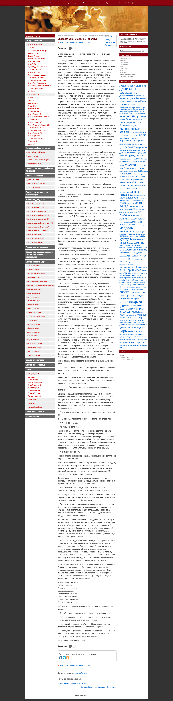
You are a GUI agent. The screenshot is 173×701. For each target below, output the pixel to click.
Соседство (123, 68)
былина (124, 128)
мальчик (137, 221)
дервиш (138, 150)
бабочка (126, 113)
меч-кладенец (129, 234)
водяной (131, 136)
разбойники (134, 275)
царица (141, 327)
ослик (138, 249)
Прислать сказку (111, 3)
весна (131, 132)
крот (135, 200)
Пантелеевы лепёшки (126, 76)
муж (122, 239)
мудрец (142, 236)
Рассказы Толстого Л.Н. (35, 242)
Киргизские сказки (33, 297)
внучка (125, 136)
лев (133, 209)
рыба (126, 280)
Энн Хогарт (32, 91)
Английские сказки (33, 277)
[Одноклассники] (67, 657)
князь (130, 174)
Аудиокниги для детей (74, 3)
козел (133, 176)
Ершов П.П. (32, 100)
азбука (127, 111)
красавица (125, 195)
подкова (138, 262)
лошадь (124, 218)
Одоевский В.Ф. (33, 103)
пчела (139, 273)
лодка (137, 216)
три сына (133, 320)
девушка (140, 147)
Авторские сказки (34, 40)
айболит (137, 111)
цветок (129, 331)
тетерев (135, 317)
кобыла (135, 174)
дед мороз (123, 150)
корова (123, 185)
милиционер (140, 234)
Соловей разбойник (140, 109)
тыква (125, 322)
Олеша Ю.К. (32, 106)
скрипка (143, 287)
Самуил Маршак (33, 388)
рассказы (128, 278)
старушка (123, 306)
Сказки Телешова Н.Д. (36, 138)
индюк (141, 168)
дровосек (133, 153)
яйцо (145, 345)
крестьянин (142, 198)
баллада (141, 113)
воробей (124, 140)
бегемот (144, 117)
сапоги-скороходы (132, 282)
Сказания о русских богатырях (37, 160)
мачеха (132, 224)
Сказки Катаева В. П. (35, 119)
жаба (125, 159)
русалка (143, 278)
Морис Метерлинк (34, 61)
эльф (143, 342)
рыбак (133, 280)
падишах (138, 253)
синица (141, 285)
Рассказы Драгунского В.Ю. (36, 204)
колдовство (123, 179)
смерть (134, 289)
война (136, 136)
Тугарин (122, 111)
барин (130, 116)
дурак (131, 155)
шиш (145, 340)
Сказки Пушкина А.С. (35, 133)
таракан (122, 317)
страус (122, 315)
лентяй (144, 209)
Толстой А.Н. (32, 141)
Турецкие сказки (32, 320)
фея (140, 325)
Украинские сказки (33, 332)
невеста (122, 245)
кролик (131, 200)
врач (144, 141)
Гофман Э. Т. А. (33, 53)
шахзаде (140, 340)
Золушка (131, 98)
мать (127, 225)
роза (138, 278)
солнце (123, 298)
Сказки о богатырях (33, 164)
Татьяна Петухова (34, 393)
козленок (141, 177)
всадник (121, 143)
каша (139, 171)
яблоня (139, 345)
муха (144, 239)
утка (128, 324)
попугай (134, 265)
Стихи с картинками (35, 411)
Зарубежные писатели (34, 44)
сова (143, 292)
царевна (132, 327)
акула (142, 111)
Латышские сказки (33, 301)
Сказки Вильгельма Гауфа (37, 80)
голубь (121, 145)
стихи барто (135, 308)
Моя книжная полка (89, 3)
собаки (133, 292)
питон (133, 262)
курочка (132, 206)
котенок (123, 192)
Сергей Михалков (34, 390)
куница (133, 203)
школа (121, 342)
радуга (144, 273)
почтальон (142, 267)
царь (123, 331)
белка (129, 119)
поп (129, 264)
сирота (122, 287)
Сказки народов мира (35, 262)
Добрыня (137, 93)
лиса (123, 215)
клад (124, 173)
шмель (126, 342)
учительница (134, 324)
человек (122, 334)
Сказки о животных (35, 360)
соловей (130, 299)
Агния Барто (32, 377)
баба (121, 113)
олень (121, 250)
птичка (133, 273)
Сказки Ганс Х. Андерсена (37, 83)
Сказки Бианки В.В (34, 114)
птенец (121, 273)
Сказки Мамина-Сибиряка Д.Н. (39, 125)
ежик (143, 155)
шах (134, 339)
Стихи (28, 369)
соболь (138, 292)
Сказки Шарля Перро (35, 88)
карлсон (131, 171)
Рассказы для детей (35, 199)
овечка (141, 247)
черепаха (134, 334)
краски (133, 195)
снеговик (140, 289)
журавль (140, 161)
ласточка (139, 206)
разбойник (124, 275)
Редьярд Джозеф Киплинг (37, 67)
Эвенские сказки (32, 351)
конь (134, 182)
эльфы (121, 345)
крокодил (123, 200)
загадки (129, 164)
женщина (123, 162)
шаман (139, 337)
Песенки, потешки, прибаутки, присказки (40, 169)
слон (121, 289)
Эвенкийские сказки (33, 347)
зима (144, 165)
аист (132, 111)
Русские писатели (32, 94)
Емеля (138, 96)
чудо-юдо (128, 337)
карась (126, 171)
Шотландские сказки (34, 344)
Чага (121, 66)
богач (135, 123)
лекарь (138, 209)
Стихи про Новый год (34, 407)
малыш (129, 222)
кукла (129, 203)
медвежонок (126, 231)
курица (123, 205)
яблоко (132, 345)
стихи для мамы (129, 311)
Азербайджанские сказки (35, 274)
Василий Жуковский (35, 382)
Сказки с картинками (56, 3)
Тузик (121, 70)
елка (121, 159)
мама (122, 224)
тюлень (130, 322)
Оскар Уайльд (33, 64)
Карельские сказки (33, 293)
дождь (122, 153)
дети (143, 150)
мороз (132, 236)
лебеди (121, 209)
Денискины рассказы (127, 90)
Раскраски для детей (126, 357)
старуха (136, 302)
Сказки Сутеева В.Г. (35, 136)
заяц (137, 165)
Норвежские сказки (33, 312)
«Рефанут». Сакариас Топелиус (73, 683)
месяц (121, 234)
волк (142, 135)
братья (123, 125)
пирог (130, 262)
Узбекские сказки (32, 328)
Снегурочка (128, 109)
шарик (129, 340)
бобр (140, 119)
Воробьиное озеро (125, 58)
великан (124, 131)
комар (128, 182)
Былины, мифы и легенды (38, 148)
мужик (129, 239)
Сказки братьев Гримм (36, 78)
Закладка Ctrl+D (124, 3)
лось (141, 216)
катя (135, 171)
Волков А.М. (32, 98)
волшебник (123, 138)
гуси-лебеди (136, 145)
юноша (126, 345)
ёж (120, 347)
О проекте (101, 3)
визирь (142, 132)
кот (138, 188)
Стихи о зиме (31, 399)
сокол (121, 296)
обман (129, 247)
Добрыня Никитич (127, 96)
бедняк (122, 119)
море (127, 236)
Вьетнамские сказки (33, 289)
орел (127, 249)
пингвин (123, 262)
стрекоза (129, 315)
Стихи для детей (32, 374)
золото (135, 168)
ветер (136, 132)
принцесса (134, 270)
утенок (122, 325)
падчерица (123, 256)
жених (144, 159)
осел (132, 249)
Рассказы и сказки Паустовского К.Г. (39, 223)
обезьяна (137, 245)
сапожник (142, 282)
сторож (141, 312)
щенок (133, 342)
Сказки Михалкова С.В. (36, 128)
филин (144, 325)
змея (128, 168)
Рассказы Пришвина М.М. (35, 239)
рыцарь (144, 280)
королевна (123, 189)
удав (139, 322)
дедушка (131, 150)
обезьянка (122, 247)
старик (124, 302)
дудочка (124, 156)
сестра (130, 284)
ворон (132, 140)
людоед (132, 219)
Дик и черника (124, 62)
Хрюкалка (123, 60)
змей (122, 168)
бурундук (131, 126)
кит (120, 174)
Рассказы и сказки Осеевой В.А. (38, 219)
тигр (140, 317)
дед (145, 147)
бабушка (133, 113)
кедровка (145, 171)
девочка (130, 147)
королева (133, 185)
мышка (123, 242)
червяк (128, 334)
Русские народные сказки (35, 316)
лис (139, 212)
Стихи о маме (31, 403)
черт (141, 334)
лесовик (124, 212)
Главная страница (64, 35)
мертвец (143, 232)
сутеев (139, 315)
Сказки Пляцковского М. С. (37, 130)
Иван (138, 98)
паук (144, 256)
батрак (137, 116)
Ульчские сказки (32, 336)
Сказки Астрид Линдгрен (37, 75)
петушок (134, 259)
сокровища (129, 296)
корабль (140, 182)
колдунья (139, 179)
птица (127, 273)
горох (126, 145)
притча (144, 270)
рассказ (122, 278)
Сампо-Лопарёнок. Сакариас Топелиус (98, 687)
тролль (140, 320)
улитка (143, 322)
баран (122, 116)
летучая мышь (132, 212)
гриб (129, 145)
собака (124, 292)
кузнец (123, 203)
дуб (120, 156)
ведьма (135, 128)
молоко (122, 236)
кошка (136, 191)
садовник (122, 282)
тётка (135, 322)
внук (120, 136)
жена (138, 158)
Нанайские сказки (32, 305)
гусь (121, 147)
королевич (141, 185)
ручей (121, 280)
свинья (122, 284)
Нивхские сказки (32, 309)
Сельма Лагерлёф (34, 72)
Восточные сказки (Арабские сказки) (40, 285)
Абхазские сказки (33, 270)
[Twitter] (64, 657)
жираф (129, 162)
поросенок (124, 267)
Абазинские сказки (33, 266)
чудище (122, 337)
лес (120, 212)
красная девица (128, 197)
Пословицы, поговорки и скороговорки (37, 193)
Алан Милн (31, 48)
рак (141, 275)
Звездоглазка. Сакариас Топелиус (77, 39)
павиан (132, 253)
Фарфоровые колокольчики (128, 74)
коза (128, 176)
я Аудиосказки (32, 416)
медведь (126, 228)
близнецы (136, 119)
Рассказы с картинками (37, 247)
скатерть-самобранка (133, 287)
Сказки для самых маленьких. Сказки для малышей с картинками (40, 254)
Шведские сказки (32, 340)
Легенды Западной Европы (36, 152)
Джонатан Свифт (32, 180)
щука (139, 342)
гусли (142, 145)
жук (134, 162)
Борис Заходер (33, 380)
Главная (42, 3)
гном (141, 143)
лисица (131, 215)
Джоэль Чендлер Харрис (36, 59)
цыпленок (137, 331)
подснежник (123, 264)
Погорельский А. (34, 109)
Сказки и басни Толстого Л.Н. (38, 117)
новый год (129, 245)
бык (136, 126)
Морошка (123, 72)
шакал (134, 337)
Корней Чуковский (34, 385)
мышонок (132, 243)
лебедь (128, 209)
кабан (121, 171)
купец (139, 202)
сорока (136, 299)
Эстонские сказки (33, 355)
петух (127, 258)
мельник (137, 232)
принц (123, 270)
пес (121, 259)
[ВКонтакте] (60, 657)
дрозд (140, 153)
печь (140, 259)
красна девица (140, 195)
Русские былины (32, 156)
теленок (128, 317)
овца (145, 247)
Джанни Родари (33, 56)
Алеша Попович (127, 86)
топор (128, 320)
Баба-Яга (141, 85)
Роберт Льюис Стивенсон (35, 184)
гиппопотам (135, 143)
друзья (145, 153)
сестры (136, 285)
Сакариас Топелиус (35, 69)
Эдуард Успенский (33, 187)
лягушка (140, 218)
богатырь (125, 122)
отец (144, 249)
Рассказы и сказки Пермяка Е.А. (38, 227)
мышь (140, 242)
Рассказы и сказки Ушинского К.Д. (39, 231)
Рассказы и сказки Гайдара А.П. (37, 211)
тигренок (122, 320)
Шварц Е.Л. (31, 144)
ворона (139, 140)
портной (133, 267)
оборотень (135, 247)
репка (134, 278)
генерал (128, 143)
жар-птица (131, 159)
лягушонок (123, 222)
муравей (138, 239)
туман (121, 322)
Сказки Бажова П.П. (35, 111)
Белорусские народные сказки (37, 281)
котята (129, 192)
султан (134, 315)
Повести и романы (34, 175)
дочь (127, 152)
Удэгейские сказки (33, 324)
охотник (124, 252)
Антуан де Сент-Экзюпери (37, 51)
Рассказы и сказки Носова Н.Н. (37, 215)
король (131, 188)
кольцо (122, 182)
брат (139, 123)
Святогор (136, 107)
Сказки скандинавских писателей (40, 86)
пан (128, 256)
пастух (138, 255)
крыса (140, 200)
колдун (132, 179)
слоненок (127, 289)
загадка (122, 165)
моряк (136, 236)
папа (132, 256)
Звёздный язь (124, 64)
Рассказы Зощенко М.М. (35, 207)
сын (145, 314)
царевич (123, 328)
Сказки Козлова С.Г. (35, 122)
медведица (140, 225)
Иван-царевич (132, 101)
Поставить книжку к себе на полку (75, 43)
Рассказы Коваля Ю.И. (34, 235)
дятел (136, 155)
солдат (139, 295)
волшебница (133, 138)
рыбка (138, 280)
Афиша (122, 355)
